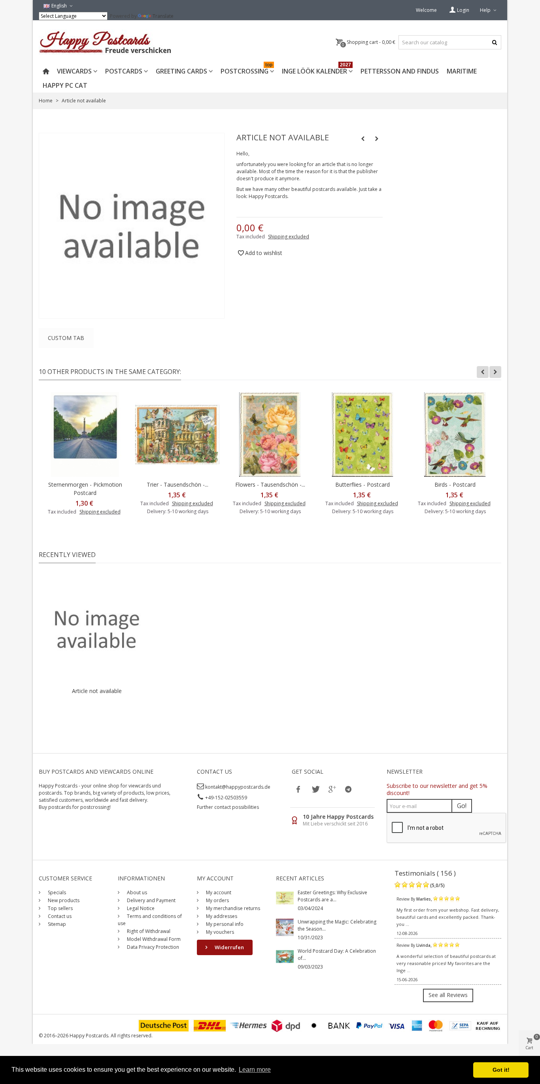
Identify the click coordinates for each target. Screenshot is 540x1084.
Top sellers (60, 908)
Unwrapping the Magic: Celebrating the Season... (337, 925)
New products (63, 900)
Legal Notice (140, 908)
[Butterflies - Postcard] (362, 434)
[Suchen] (494, 42)
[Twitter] (315, 789)
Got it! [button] (501, 1070)
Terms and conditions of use (150, 920)
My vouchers (219, 932)
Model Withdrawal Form (153, 939)
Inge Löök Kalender (316, 70)
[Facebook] (298, 789)
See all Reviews (448, 995)
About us (136, 892)
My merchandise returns (232, 908)
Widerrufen (228, 947)
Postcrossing (246, 70)
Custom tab (66, 338)
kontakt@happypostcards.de (237, 787)
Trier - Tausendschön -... (177, 484)
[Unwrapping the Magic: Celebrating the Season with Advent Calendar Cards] (285, 926)
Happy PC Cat (65, 85)
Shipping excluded (288, 236)
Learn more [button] (255, 1069)
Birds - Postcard (455, 484)
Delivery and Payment (151, 900)
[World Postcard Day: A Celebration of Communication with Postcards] (285, 956)
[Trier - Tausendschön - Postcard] (177, 434)
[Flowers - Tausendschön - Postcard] (270, 434)
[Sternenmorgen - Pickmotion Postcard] (85, 434)
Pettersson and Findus (400, 71)
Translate (163, 16)
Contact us (59, 916)
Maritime (462, 71)
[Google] (331, 789)
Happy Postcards (268, 196)
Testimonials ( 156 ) (425, 873)
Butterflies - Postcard (362, 484)
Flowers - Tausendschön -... (270, 484)
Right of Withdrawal (148, 931)
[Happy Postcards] (106, 42)
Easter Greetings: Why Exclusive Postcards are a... (332, 896)
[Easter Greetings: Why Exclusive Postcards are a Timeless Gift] (285, 897)
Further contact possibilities (228, 807)
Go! (461, 805)
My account (218, 892)
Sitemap (56, 924)
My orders (217, 900)
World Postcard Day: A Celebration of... (337, 954)
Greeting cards (181, 71)
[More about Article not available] (97, 629)
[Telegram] (348, 789)
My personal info (224, 924)
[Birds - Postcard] (455, 434)
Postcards (123, 71)
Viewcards (74, 71)
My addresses (221, 916)
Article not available (97, 691)
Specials (56, 892)
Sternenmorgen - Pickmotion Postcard (85, 489)
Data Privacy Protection (152, 947)
